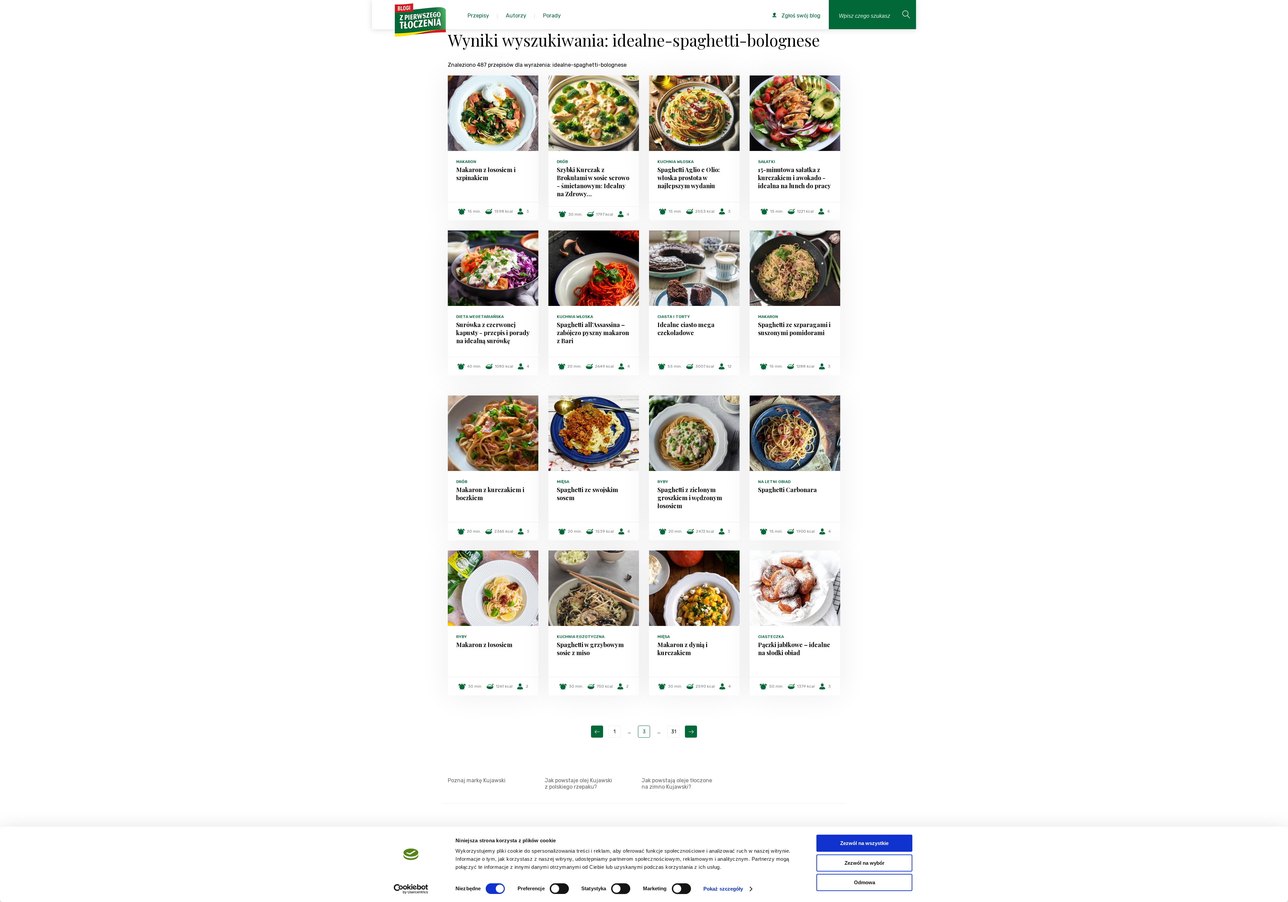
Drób (562, 161)
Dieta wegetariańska (480, 316)
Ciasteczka (771, 636)
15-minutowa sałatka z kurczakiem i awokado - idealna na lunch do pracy (794, 178)
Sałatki (766, 161)
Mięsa (563, 481)
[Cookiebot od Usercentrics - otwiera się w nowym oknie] (411, 889)
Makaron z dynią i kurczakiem (682, 649)
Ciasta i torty (673, 316)
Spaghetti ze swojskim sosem (587, 494)
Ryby (662, 481)
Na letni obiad (774, 481)
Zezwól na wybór (864, 863)
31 (673, 732)
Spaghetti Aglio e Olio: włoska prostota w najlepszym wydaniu (688, 178)
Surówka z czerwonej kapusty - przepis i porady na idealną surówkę (492, 333)
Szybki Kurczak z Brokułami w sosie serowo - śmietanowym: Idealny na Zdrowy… (593, 182)
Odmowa (864, 882)
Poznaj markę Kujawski (476, 780)
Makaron (466, 161)
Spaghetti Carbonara (787, 490)
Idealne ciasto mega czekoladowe (685, 329)
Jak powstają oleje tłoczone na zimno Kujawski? (677, 783)
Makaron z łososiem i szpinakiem (486, 174)
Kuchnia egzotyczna (580, 636)
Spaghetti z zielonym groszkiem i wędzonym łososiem (689, 498)
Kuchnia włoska (675, 161)
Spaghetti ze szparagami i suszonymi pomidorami (794, 329)
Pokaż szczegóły (723, 889)
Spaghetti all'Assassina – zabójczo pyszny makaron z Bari (593, 333)
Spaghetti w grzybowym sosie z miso (590, 649)
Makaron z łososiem (484, 645)
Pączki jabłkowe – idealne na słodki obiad (794, 649)
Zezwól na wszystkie (864, 843)
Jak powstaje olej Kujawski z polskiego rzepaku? (578, 783)
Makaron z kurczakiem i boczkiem (490, 494)
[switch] (559, 888)
